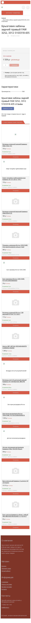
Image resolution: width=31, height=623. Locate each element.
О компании (4, 582)
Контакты (4, 589)
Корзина (3, 566)
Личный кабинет (5, 571)
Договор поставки (6, 587)
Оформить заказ (6, 568)
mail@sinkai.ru (5, 607)
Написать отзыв (7, 108)
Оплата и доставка (6, 584)
